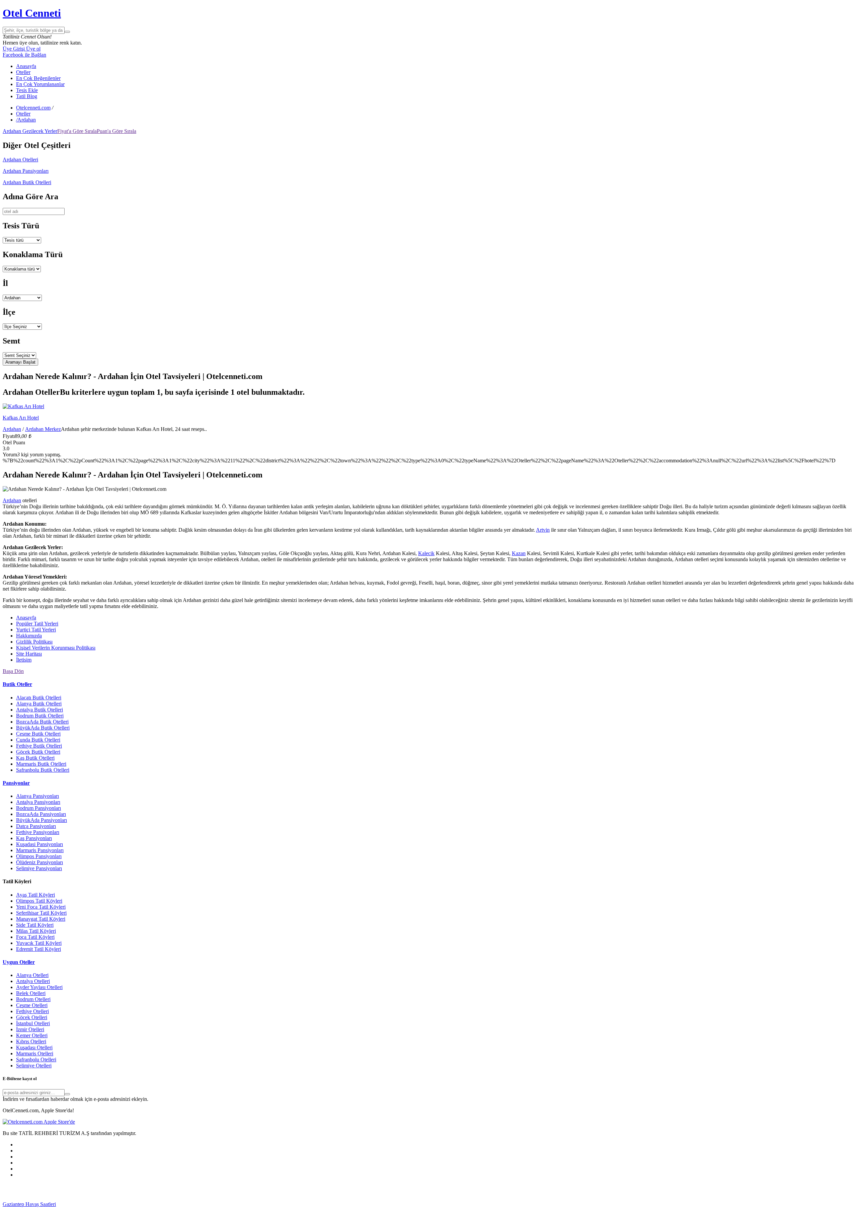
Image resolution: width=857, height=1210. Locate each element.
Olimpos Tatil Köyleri (39, 901)
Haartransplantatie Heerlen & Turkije (172, 1204)
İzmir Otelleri (30, 1029)
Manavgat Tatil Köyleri (40, 919)
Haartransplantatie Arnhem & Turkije (332, 1204)
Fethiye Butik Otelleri (39, 746)
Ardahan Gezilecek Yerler (30, 131)
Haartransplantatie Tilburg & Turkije (94, 1204)
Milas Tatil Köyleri (36, 931)
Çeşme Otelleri (32, 1005)
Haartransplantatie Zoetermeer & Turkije (498, 1204)
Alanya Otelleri (32, 975)
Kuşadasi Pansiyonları (39, 844)
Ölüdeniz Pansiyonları (39, 862)
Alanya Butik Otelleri (39, 703)
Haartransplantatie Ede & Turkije (813, 1204)
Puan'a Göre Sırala (116, 131)
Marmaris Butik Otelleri (41, 764)
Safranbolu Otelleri (36, 1059)
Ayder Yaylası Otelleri (39, 987)
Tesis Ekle (27, 90)
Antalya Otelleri (33, 981)
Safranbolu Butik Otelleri (42, 770)
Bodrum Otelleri (33, 999)
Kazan (519, 553)
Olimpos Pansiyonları (39, 856)
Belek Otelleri (31, 993)
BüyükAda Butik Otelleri (43, 728)
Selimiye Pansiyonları (39, 868)
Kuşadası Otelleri (34, 1047)
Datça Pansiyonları (36, 826)
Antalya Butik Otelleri (39, 709)
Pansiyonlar (16, 783)
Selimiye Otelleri (34, 1065)
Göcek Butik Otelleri (38, 752)
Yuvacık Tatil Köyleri (39, 943)
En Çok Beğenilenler (38, 78)
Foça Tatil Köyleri (35, 937)
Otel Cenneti (32, 13)
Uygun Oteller (19, 962)
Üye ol (33, 49)
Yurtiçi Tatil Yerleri (36, 629)
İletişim (23, 660)
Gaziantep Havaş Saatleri (29, 1204)
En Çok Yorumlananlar (40, 84)
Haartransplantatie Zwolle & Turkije (579, 1204)
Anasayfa (26, 66)
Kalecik (426, 553)
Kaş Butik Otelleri (35, 758)
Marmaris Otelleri (34, 1053)
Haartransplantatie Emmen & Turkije (740, 1204)
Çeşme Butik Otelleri (38, 734)
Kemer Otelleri (32, 1035)
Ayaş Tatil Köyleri (35, 895)
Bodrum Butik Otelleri (40, 716)
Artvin (543, 530)
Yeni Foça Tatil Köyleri (41, 907)
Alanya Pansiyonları (37, 796)
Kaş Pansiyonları (34, 838)
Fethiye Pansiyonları (37, 832)
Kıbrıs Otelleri (31, 1041)
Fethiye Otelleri (32, 1011)
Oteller (23, 72)
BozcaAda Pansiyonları (41, 814)
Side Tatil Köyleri (35, 925)
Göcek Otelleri (31, 1017)
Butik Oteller (17, 684)
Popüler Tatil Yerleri (37, 623)
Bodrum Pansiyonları (38, 808)
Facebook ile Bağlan (24, 55)
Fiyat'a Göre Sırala (77, 131)
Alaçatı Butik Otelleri (38, 697)
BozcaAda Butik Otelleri (42, 722)
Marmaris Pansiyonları (40, 850)
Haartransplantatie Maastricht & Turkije (659, 1204)
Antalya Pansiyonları (38, 802)
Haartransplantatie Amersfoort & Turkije (413, 1204)
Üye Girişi (14, 49)
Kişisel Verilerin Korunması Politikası (55, 648)
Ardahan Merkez (43, 429)
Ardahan (12, 429)
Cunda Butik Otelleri (38, 740)
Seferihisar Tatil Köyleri (41, 913)
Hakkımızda (29, 635)
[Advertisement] (53, 1191)
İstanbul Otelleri (33, 1023)
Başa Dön (13, 671)
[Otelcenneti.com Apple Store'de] (39, 1122)
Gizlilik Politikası (34, 642)
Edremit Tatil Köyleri (38, 949)
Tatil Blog (26, 96)
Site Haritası (29, 654)
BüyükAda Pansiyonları (41, 820)
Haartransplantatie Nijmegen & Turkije (252, 1204)
